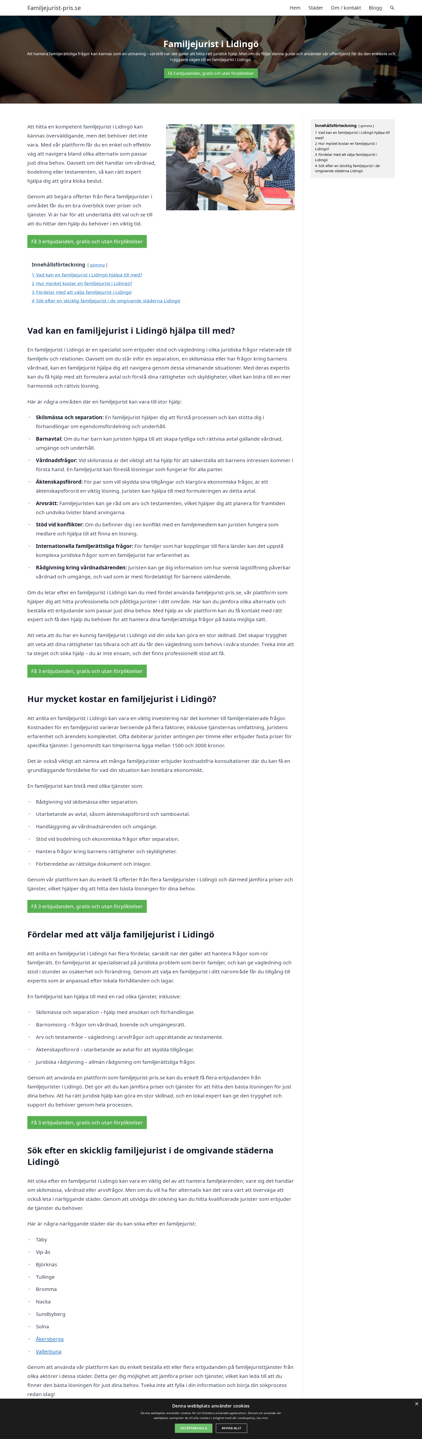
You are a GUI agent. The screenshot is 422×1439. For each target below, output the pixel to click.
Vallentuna (49, 1351)
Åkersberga (50, 1338)
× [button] (416, 1404)
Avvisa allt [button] (231, 1428)
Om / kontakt (346, 7)
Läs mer (262, 1418)
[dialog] (211, 1419)
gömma (97, 265)
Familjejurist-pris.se (54, 8)
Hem (295, 7)
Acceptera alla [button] (193, 1428)
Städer (315, 7)
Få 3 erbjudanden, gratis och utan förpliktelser (211, 73)
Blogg (375, 7)
